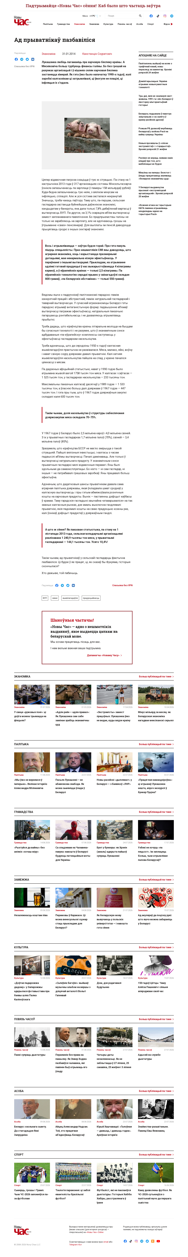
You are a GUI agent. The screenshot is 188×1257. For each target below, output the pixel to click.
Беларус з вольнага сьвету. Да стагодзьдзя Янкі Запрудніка (30, 1130)
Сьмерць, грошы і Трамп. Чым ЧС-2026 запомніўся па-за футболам (31, 1194)
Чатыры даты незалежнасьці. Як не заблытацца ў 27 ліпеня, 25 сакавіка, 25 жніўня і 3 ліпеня (114, 1061)
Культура (108, 24)
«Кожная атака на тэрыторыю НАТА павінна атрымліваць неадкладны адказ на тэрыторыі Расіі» (155, 210)
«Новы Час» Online (94, 1232)
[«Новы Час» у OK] (153, 1241)
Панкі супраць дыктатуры (29, 1054)
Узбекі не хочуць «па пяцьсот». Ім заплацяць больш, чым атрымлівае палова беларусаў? (153, 853)
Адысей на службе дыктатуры (149, 1056)
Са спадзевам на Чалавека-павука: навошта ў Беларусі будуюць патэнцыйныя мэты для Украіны (72, 853)
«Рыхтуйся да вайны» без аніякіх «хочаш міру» (29, 849)
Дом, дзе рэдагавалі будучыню (109, 985)
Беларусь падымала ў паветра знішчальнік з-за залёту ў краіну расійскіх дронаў (155, 116)
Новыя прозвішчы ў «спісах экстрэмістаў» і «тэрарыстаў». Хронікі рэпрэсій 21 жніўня (155, 146)
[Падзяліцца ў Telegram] (22, 59)
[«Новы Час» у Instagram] (165, 15)
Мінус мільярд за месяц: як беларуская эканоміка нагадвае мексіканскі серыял (156, 716)
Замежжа (94, 24)
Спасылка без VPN (24, 66)
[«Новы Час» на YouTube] (158, 1241)
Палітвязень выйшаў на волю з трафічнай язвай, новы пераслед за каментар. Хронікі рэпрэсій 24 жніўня (155, 68)
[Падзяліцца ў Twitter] (27, 59)
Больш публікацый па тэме (155, 676)
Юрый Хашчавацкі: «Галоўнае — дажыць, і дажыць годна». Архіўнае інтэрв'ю (114, 1130)
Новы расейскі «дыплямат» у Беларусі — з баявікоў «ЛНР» (114, 781)
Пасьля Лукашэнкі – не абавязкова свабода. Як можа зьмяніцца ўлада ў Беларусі (70, 786)
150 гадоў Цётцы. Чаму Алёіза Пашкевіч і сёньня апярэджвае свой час (153, 987)
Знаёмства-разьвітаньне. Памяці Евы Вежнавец (153, 1128)
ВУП (45, 598)
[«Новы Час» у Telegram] (172, 15)
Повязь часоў (125, 24)
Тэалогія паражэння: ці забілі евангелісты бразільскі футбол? (72, 1194)
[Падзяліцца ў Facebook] (16, 59)
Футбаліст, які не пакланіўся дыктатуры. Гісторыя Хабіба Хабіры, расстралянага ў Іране (114, 1196)
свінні (54, 598)
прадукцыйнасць (91, 598)
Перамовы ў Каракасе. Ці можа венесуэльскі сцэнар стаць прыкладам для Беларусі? (71, 921)
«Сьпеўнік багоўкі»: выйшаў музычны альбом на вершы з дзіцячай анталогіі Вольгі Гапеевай (72, 989)
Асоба (139, 24)
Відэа (167, 24)
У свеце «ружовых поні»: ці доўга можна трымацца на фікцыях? (30, 716)
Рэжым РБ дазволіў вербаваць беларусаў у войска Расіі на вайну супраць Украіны (155, 131)
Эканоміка (79, 24)
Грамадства (63, 24)
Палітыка (48, 24)
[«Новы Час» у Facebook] (151, 15)
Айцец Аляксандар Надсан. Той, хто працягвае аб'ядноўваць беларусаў (71, 1130)
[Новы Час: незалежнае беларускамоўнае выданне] (25, 19)
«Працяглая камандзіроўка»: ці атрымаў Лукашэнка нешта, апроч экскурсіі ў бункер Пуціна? (155, 786)
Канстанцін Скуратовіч (97, 53)
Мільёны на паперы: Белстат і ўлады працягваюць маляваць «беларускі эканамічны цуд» (155, 175)
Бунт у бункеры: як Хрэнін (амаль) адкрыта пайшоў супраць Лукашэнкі (112, 851)
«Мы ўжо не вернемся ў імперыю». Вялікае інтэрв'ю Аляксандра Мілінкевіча (30, 784)
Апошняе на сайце (153, 55)
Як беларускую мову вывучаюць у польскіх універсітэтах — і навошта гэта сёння (112, 921)
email (105, 1242)
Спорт (150, 24)
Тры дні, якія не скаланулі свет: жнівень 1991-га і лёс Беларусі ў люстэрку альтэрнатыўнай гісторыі (156, 100)
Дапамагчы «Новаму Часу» (103, 655)
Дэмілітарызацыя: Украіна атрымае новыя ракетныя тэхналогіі (153, 84)
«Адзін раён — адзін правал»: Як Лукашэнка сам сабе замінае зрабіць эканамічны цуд (72, 718)
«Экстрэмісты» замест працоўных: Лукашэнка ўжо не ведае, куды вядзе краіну (113, 716)
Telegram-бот (75, 1244)
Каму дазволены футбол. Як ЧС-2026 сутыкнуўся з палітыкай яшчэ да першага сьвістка (155, 1196)
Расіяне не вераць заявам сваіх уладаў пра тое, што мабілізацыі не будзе (156, 161)
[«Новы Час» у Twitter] (147, 1241)
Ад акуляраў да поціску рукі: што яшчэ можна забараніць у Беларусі (155, 919)
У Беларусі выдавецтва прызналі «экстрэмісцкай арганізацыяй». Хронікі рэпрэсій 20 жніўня (156, 192)
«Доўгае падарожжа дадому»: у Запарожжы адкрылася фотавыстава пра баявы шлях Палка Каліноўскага (31, 991)
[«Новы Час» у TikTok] (158, 15)
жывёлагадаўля (70, 598)
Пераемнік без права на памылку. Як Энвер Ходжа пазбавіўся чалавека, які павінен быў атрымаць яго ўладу (71, 1063)
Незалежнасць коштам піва (30, 915)
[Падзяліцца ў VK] (33, 59)
